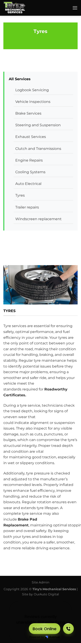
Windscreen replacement (38, 219)
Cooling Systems (30, 172)
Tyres (20, 195)
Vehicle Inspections (32, 102)
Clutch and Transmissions (38, 148)
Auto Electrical (28, 184)
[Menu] (75, 7)
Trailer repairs (27, 207)
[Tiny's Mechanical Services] (28, 8)
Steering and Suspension (38, 125)
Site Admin (40, 582)
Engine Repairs (29, 160)
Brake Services (28, 113)
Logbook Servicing (32, 90)
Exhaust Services (30, 137)
